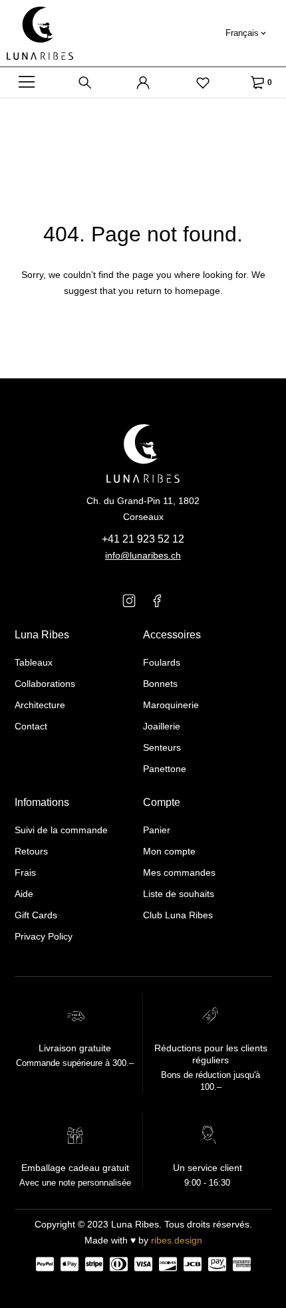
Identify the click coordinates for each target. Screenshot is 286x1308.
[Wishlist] (203, 82)
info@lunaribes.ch (143, 555)
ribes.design (176, 1240)
